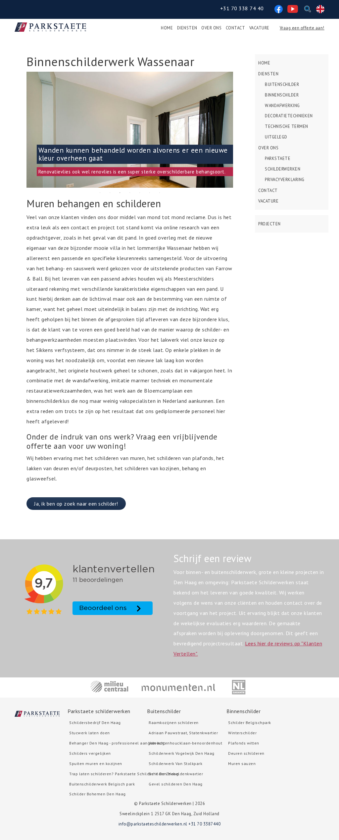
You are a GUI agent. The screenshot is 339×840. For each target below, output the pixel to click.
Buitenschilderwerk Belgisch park (102, 784)
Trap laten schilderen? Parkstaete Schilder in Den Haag (123, 773)
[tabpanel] (129, 130)
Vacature (259, 28)
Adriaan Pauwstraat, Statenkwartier (183, 732)
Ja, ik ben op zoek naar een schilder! (76, 503)
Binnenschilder (282, 95)
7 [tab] (159, 192)
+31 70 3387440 (204, 824)
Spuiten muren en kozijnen (95, 763)
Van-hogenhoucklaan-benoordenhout (185, 743)
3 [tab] (120, 192)
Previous (21, 129)
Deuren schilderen (246, 753)
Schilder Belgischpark (249, 722)
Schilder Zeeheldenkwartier (176, 773)
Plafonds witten (243, 743)
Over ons (211, 28)
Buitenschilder (282, 84)
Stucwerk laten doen (89, 732)
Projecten (269, 224)
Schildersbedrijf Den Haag (95, 722)
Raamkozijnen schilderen (174, 722)
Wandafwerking (282, 105)
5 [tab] (139, 192)
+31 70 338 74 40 (242, 8)
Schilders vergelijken (90, 753)
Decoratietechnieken (289, 116)
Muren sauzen (242, 763)
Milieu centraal (109, 687)
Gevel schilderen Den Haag (176, 784)
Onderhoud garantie (238, 687)
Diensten (187, 28)
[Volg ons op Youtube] (292, 8)
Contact (235, 28)
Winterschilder (242, 732)
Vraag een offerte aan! (302, 28)
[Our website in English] (320, 8)
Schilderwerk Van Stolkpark (175, 763)
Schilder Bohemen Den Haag (97, 793)
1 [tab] (100, 192)
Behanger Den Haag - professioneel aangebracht (117, 743)
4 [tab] (129, 192)
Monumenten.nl (179, 687)
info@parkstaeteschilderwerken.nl (153, 824)
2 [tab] (110, 192)
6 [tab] (149, 192)
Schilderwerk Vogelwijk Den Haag (182, 753)
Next (238, 129)
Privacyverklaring (285, 179)
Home (167, 28)
